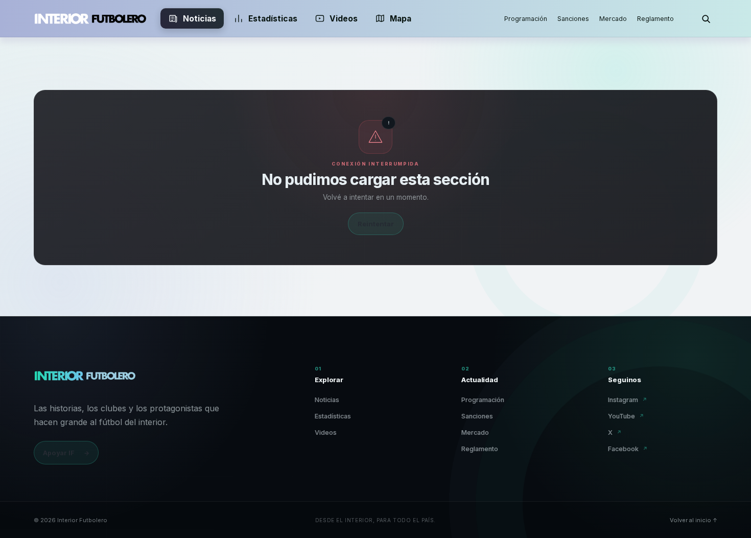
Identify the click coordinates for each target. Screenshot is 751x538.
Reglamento (655, 18)
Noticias (199, 19)
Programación (525, 18)
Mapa (400, 19)
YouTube (626, 416)
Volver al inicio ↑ (693, 520)
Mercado (613, 18)
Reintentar (376, 224)
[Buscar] (706, 18)
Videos (344, 19)
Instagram (627, 400)
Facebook (628, 449)
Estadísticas (272, 19)
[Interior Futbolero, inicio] (90, 18)
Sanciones (573, 18)
